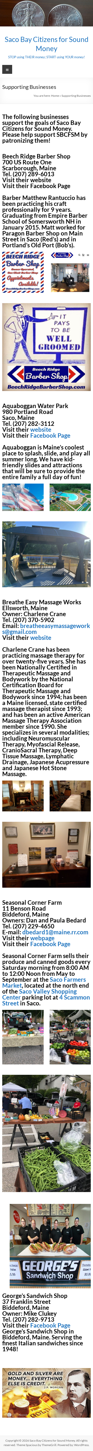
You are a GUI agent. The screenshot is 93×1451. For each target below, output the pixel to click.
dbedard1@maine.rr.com (55, 932)
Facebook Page (50, 185)
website (40, 179)
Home (55, 96)
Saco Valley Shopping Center (39, 994)
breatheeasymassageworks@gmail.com (46, 628)
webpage (42, 937)
